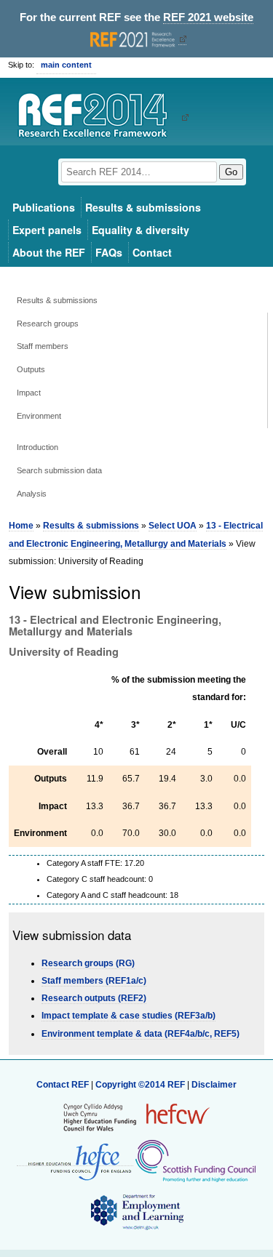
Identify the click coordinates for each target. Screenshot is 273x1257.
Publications (43, 207)
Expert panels (47, 229)
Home (21, 526)
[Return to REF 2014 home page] (98, 117)
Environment (39, 415)
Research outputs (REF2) (93, 998)
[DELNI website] (136, 1211)
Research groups (48, 323)
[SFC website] (195, 1160)
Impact (29, 392)
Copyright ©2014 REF (141, 1085)
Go (231, 171)
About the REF (48, 252)
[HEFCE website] (75, 1160)
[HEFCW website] (136, 1117)
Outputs (31, 369)
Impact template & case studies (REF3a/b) (128, 1016)
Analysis (32, 493)
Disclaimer (214, 1085)
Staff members (42, 346)
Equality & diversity (140, 229)
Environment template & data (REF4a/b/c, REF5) (140, 1034)
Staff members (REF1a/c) (93, 981)
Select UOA (173, 526)
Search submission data (59, 470)
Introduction (37, 447)
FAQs (108, 252)
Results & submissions (143, 207)
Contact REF (62, 1085)
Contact (152, 252)
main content (66, 64)
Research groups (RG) (88, 963)
